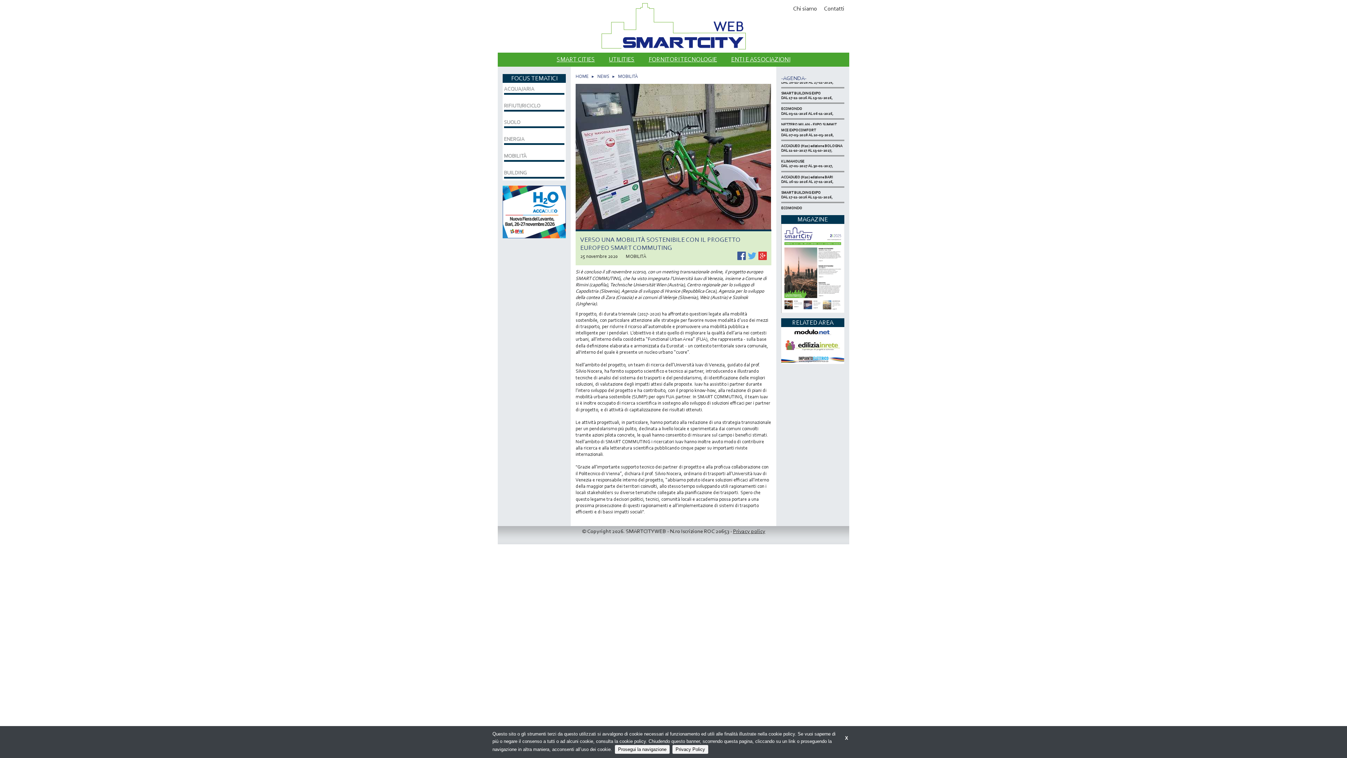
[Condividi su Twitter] (752, 255)
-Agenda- (793, 78)
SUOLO (512, 122)
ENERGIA (514, 139)
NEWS (603, 76)
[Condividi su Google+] (762, 255)
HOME (582, 76)
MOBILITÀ (628, 76)
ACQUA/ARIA (519, 89)
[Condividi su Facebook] (742, 255)
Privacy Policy (690, 749)
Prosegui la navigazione (642, 749)
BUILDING (515, 172)
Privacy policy (749, 531)
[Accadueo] (534, 211)
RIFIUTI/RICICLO (522, 105)
